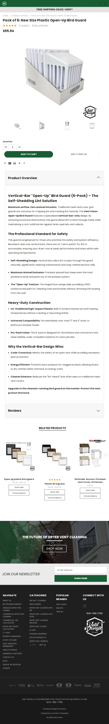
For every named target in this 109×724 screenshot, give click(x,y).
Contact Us (8, 657)
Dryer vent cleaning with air (41, 609)
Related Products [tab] (52, 428)
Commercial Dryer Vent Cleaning (13, 615)
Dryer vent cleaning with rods (41, 615)
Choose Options (19, 493)
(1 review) (24, 25)
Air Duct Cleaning (38, 600)
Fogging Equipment (38, 634)
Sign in (6, 664)
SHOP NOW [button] (54, 549)
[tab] (54, 178)
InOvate (59, 608)
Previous (3, 455)
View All (59, 611)
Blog (5, 661)
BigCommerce (59, 709)
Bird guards (35, 604)
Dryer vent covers (38, 626)
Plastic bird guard (55, 483)
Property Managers (12, 636)
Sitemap (6, 668)
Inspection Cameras (39, 641)
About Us (7, 600)
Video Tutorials (10, 650)
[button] (94, 627)
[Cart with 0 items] (99, 3)
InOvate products (38, 637)
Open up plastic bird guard (19, 479)
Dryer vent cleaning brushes (39, 621)
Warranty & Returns (12, 653)
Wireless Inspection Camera (12, 609)
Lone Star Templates (59, 713)
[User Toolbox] (94, 3)
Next (106, 455)
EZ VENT (33, 630)
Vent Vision (61, 604)
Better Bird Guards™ (12, 604)
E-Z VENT (6, 632)
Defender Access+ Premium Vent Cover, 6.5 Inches (90, 481)
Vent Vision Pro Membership (10, 644)
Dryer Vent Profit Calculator (11, 627)
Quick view (19, 487)
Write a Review (40, 25)
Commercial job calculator (10, 621)
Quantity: (8, 141)
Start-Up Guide (10, 640)
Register (17, 664)
